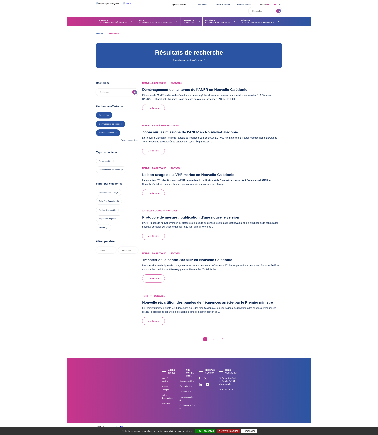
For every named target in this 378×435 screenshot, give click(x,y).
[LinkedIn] (200, 384)
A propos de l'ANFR (180, 5)
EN (280, 4)
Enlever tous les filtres (129, 140)
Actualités (202, 4)
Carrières (263, 5)
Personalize (249, 431)
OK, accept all (206, 431)
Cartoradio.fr (185, 386)
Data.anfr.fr (185, 392)
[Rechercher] (278, 11)
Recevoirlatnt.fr (186, 381)
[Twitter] (205, 378)
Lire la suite (153, 108)
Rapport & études (222, 4)
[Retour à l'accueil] (127, 3)
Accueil (99, 33)
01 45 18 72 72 (226, 389)
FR (275, 4)
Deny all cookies (229, 431)
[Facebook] (199, 378)
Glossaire (166, 403)
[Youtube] (207, 384)
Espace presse (244, 4)
